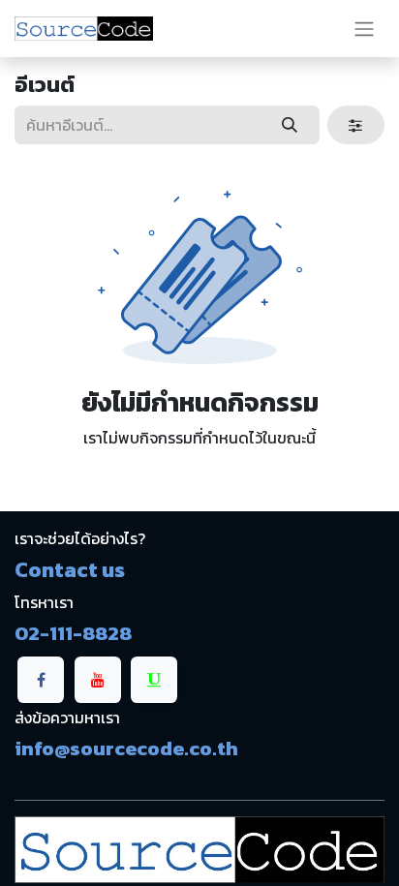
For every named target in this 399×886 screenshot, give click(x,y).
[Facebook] (40, 680)
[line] (154, 680)
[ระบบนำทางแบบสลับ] (364, 28)
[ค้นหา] (290, 125)
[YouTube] (98, 680)
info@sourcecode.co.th (126, 748)
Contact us (70, 570)
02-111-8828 (73, 633)
